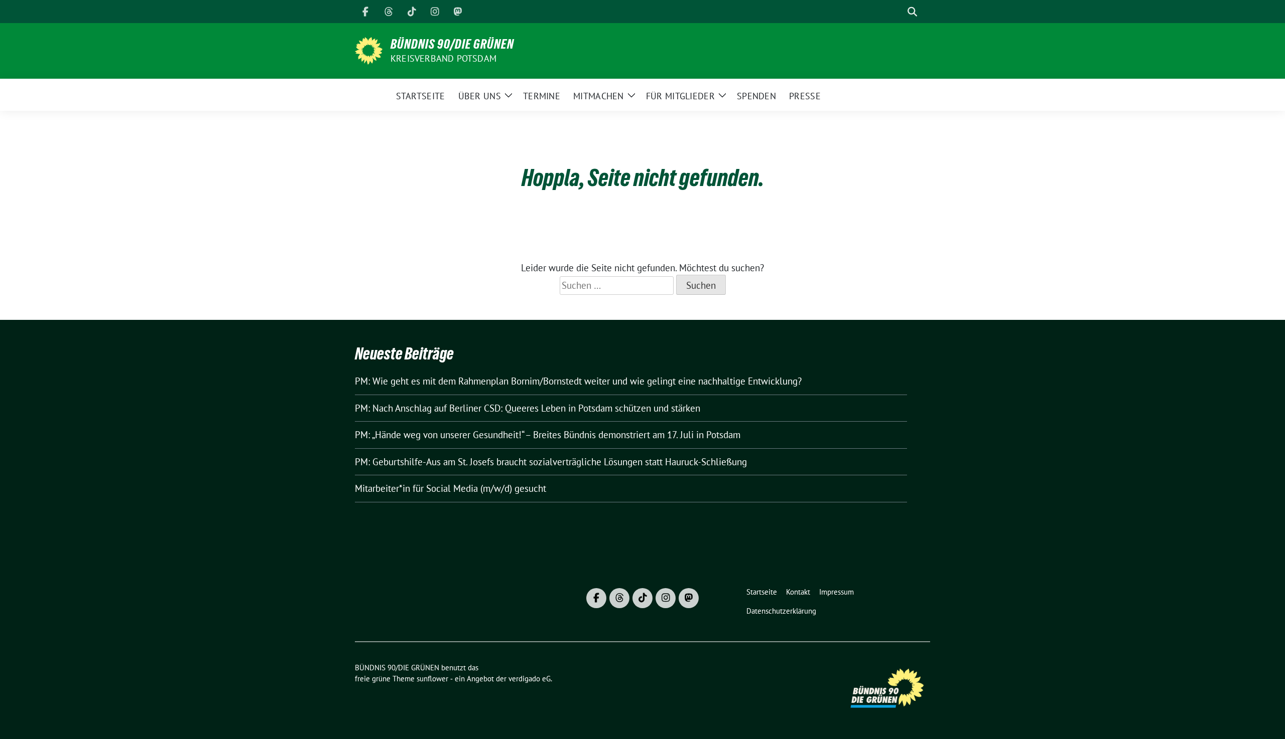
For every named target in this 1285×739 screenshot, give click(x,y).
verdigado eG (529, 678)
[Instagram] (435, 12)
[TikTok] (412, 12)
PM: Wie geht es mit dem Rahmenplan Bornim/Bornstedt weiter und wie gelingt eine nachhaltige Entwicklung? (578, 381)
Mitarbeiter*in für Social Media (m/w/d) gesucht (450, 488)
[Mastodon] (458, 12)
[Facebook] (365, 12)
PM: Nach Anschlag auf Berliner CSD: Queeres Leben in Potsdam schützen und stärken (527, 408)
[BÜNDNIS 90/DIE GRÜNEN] (368, 50)
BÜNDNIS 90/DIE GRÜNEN (452, 44)
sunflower (432, 678)
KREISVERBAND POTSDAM (443, 58)
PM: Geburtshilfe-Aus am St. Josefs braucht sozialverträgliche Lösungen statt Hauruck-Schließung (551, 462)
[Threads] (388, 12)
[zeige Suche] (912, 12)
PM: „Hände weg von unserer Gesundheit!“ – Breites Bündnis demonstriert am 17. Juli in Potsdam (547, 435)
